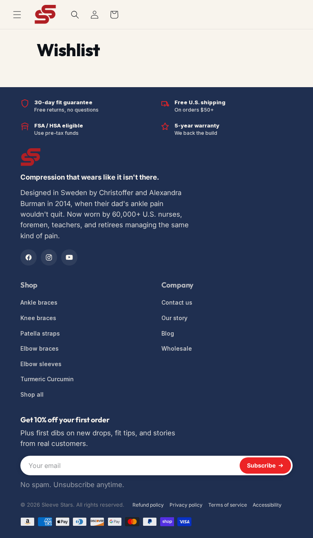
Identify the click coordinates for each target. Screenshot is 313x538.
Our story (174, 317)
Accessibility (267, 505)
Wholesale (176, 348)
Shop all (32, 394)
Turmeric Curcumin (47, 379)
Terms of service (227, 505)
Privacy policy (186, 505)
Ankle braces (38, 302)
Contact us (176, 302)
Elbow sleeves (41, 363)
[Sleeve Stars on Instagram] (49, 257)
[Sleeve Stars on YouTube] (69, 257)
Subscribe (261, 465)
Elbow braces (39, 348)
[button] (75, 15)
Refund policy (148, 505)
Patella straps (40, 333)
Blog (167, 333)
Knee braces (38, 317)
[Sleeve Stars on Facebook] (28, 257)
